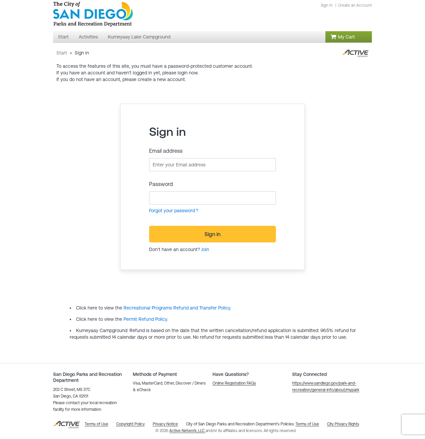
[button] (234, 383)
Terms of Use (307, 424)
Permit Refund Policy (145, 319)
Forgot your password (172, 210)
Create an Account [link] (355, 5)
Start (61, 52)
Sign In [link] (327, 5)
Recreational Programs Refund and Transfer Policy (177, 307)
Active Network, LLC (187, 430)
